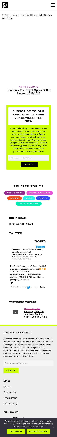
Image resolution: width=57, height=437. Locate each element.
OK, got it (16, 431)
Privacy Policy (10, 398)
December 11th (18, 287)
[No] (53, 427)
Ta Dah (5, 15)
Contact (7, 386)
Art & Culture (14, 193)
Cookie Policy (10, 403)
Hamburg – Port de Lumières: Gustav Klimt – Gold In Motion (35, 314)
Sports (43, 198)
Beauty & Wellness (39, 193)
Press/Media (9, 392)
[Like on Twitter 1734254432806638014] (36, 287)
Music (29, 198)
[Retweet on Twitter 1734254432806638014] (31, 287)
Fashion (14, 198)
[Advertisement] (28, 52)
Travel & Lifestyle (28, 204)
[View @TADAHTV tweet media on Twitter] (12, 283)
